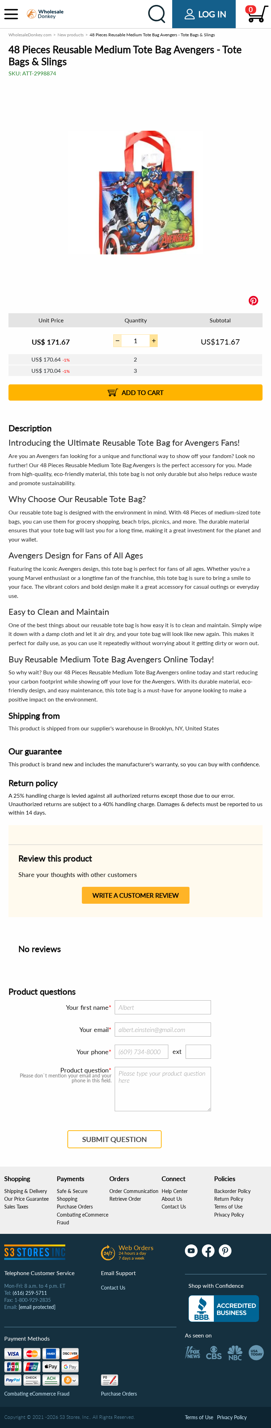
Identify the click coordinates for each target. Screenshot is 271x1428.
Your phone (93, 1052)
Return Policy (228, 1199)
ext (177, 1051)
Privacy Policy (229, 1215)
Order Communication (133, 1191)
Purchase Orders (75, 1207)
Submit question (114, 1139)
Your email (94, 1029)
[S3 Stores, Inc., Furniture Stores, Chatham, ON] (223, 1308)
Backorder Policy (232, 1191)
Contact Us (174, 1207)
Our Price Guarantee (26, 1199)
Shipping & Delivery (25, 1191)
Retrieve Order (125, 1199)
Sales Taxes (16, 1207)
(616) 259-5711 (30, 1293)
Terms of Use (228, 1207)
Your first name (87, 1007)
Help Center (175, 1191)
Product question (84, 1070)
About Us (172, 1199)
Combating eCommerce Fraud (37, 1394)
